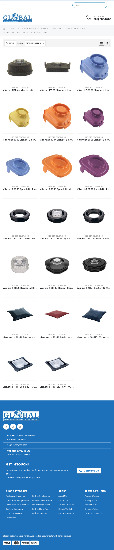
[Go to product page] (20, 67)
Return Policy (90, 504)
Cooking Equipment (14, 509)
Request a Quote (66, 513)
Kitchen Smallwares (41, 496)
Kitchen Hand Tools (41, 509)
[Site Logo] (11, 17)
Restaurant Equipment (16, 496)
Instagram (20, 427)
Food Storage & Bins (41, 504)
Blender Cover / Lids (20, 88)
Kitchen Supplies (39, 513)
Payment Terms (92, 496)
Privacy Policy (91, 500)
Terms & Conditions (93, 513)
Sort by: (20, 43)
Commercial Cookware (42, 500)
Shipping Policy (91, 509)
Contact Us (91, 470)
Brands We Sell (65, 509)
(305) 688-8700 (20, 445)
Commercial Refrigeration (17, 500)
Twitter (13, 427)
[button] (5, 5)
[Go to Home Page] (4, 29)
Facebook (6, 427)
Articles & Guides (66, 504)
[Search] (103, 5)
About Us (62, 496)
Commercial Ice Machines (17, 504)
